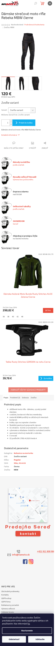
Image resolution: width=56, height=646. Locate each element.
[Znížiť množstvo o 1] (11, 124)
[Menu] (50, 3)
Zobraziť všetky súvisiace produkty (28, 390)
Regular (17, 460)
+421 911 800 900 (46, 551)
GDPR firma (5, 601)
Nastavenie (27, 630)
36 (4, 316)
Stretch (22, 463)
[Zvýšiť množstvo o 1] (11, 121)
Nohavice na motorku (23, 453)
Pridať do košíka (25, 123)
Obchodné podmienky (10, 591)
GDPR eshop (6, 598)
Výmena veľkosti (8, 608)
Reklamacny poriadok (10, 605)
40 (13, 316)
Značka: (9, 27)
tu (29, 623)
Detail (48, 310)
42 (17, 316)
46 (22, 316)
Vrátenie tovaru (7, 612)
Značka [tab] (33, 397)
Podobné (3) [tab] (15, 397)
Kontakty (5, 595)
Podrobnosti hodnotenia (34, 25)
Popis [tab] (6, 397)
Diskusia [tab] (25, 397)
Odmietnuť (14, 639)
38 (8, 316)
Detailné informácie (9, 135)
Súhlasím (40, 639)
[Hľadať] (35, 3)
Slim (16, 463)
